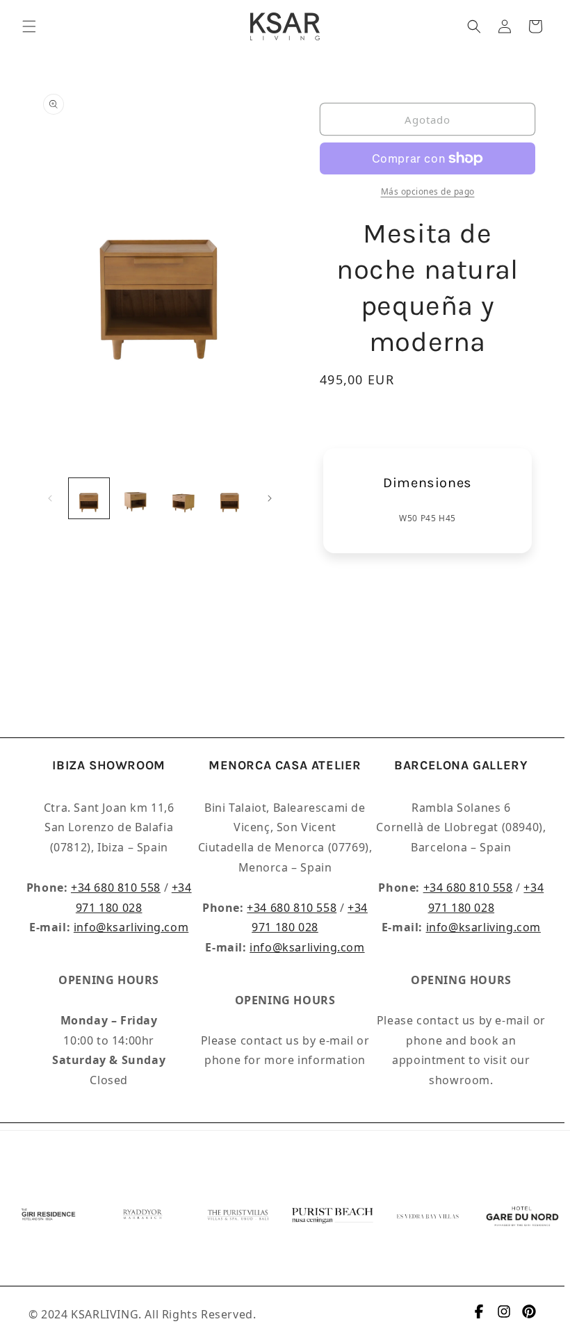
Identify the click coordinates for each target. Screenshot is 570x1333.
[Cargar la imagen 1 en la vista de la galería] (89, 498)
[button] (29, 26)
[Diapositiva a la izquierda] (50, 498)
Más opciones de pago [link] (428, 191)
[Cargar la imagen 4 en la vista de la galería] (230, 498)
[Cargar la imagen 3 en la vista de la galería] (183, 498)
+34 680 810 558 (116, 887)
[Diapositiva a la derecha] (269, 498)
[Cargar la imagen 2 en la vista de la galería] (136, 498)
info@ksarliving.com (131, 927)
